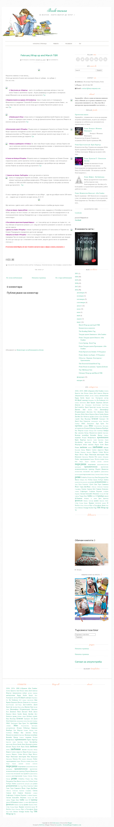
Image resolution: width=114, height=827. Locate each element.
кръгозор (88, 442)
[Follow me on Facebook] (78, 59)
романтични (100, 482)
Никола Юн (93, 457)
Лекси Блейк (98, 442)
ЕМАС (83, 424)
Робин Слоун (92, 480)
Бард (77, 398)
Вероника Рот (92, 400)
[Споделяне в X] (11, 259)
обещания (105, 457)
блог (93, 398)
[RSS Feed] (105, 59)
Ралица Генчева (95, 474)
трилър (100, 496)
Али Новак (84, 393)
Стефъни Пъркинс (32, 795)
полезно (106, 461)
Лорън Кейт (99, 445)
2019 (76, 280)
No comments (53, 60)
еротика (78, 426)
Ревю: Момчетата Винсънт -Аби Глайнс (90, 193)
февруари (80, 377)
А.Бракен (91, 391)
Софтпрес (84, 491)
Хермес (91, 503)
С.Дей (91, 484)
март (79, 322)
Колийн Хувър (96, 435)
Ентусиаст (90, 424)
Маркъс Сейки (98, 452)
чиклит (104, 503)
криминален (102, 437)
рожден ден (86, 482)
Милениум (92, 455)
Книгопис (105, 433)
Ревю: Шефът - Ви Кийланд (94, 177)
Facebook (68, 43)
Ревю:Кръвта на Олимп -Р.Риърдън (92, 352)
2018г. (77, 391)
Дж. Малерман (86, 405)
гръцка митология (80, 402)
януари (79, 380)
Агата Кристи (11, 691)
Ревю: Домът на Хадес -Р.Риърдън (92, 355)
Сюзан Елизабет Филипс (89, 494)
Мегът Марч (83, 455)
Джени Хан (80, 409)
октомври (80, 299)
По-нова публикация (14, 278)
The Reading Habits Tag (87, 331)
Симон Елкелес (102, 489)
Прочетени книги (81, 114)
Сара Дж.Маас (85, 487)
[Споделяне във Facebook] (13, 259)
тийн (89, 496)
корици (78, 437)
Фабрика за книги (90, 498)
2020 (76, 277)
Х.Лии (76, 503)
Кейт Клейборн (98, 430)
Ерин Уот (104, 424)
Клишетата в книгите (87, 328)
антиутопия (103, 395)
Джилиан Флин (103, 412)
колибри (85, 435)
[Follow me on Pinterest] (92, 59)
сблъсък (94, 487)
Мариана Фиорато (86, 452)
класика (81, 433)
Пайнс (77, 459)
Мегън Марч (27, 754)
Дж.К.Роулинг (97, 405)
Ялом (103, 505)
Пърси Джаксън (101, 469)
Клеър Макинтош (90, 433)
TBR (36, 269)
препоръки (78, 467)
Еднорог (102, 419)
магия (106, 447)
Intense (80, 508)
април (79, 319)
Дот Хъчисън (85, 417)
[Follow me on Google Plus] (87, 59)
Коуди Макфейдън (89, 438)
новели (100, 457)
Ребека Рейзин (104, 474)
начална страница (40, 43)
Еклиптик (87, 421)
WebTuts (41, 825)
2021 (76, 273)
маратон (101, 450)
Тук (44, 95)
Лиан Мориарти (27, 744)
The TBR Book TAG (85, 370)
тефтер (77, 496)
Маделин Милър (80, 450)
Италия (86, 428)
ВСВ (107, 400)
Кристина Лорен (103, 440)
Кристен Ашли (92, 440)
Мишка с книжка (29, 60)
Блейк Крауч (85, 398)
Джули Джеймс (28, 714)
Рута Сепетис (83, 484)
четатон (98, 503)
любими (83, 447)
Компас (106, 435)
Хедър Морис (83, 503)
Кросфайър (79, 442)
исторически (79, 428)
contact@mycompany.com (90, 88)
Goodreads (78, 213)
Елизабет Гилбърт (32, 721)
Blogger (70, 823)
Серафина (78, 489)
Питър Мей (34, 761)
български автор (102, 398)
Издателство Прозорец (101, 426)
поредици (92, 464)
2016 (76, 290)
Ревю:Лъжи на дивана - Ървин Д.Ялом (93, 367)
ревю (78, 477)
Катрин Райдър (88, 430)
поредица (37, 265)
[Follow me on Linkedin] (96, 59)
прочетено (104, 467)
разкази (77, 474)
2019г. (81, 391)
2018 (76, 283)
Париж (92, 459)
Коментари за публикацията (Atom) (30, 350)
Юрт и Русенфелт (95, 505)
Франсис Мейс (104, 501)
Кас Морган (79, 431)
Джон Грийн (99, 414)
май (78, 315)
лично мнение (88, 445)
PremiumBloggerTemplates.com (72, 825)
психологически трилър (84, 469)
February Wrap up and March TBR (39, 55)
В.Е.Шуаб (78, 400)
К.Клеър (92, 428)
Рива (93, 477)
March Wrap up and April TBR (89, 325)
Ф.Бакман (78, 498)
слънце (77, 491)
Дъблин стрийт (32, 716)
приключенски (47, 265)
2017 (76, 286)
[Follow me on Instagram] (101, 59)
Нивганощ (85, 457)
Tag (95, 508)
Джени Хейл (92, 409)
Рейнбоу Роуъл (86, 477)
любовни (97, 447)
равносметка (104, 471)
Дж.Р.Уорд (105, 405)
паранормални (85, 459)
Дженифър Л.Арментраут (20, 709)
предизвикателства (102, 464)
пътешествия (78, 471)
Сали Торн (97, 484)
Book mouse (57, 10)
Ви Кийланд (101, 400)
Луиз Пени (25, 747)
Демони (77, 405)
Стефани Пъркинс (95, 491)
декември (80, 293)
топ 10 (94, 496)
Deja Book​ (9, 811)
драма (92, 417)
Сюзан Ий (102, 494)
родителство (78, 482)
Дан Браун (91, 402)
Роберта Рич (83, 480)
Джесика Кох (91, 412)
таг (80, 43)
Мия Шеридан (32, 757)
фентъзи (78, 500)
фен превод (103, 498)
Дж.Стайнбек (79, 407)
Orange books (88, 508)
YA (76, 510)
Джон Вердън (90, 414)
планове (93, 461)
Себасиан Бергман (102, 487)
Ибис (91, 426)
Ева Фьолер (86, 419)
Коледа (77, 435)
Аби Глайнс (99, 391)
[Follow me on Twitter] (82, 59)
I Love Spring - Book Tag (87, 343)
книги (100, 433)
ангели (92, 395)
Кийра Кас (18, 733)
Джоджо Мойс (80, 414)
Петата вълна (99, 459)
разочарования (85, 474)
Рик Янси (17, 781)
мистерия (101, 454)
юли (78, 309)
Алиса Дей (93, 393)
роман (92, 482)
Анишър (96, 395)
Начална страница (39, 278)
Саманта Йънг (67, 265)
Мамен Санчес (91, 450)
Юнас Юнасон (84, 505)
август (79, 306)
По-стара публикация (63, 278)
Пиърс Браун (84, 461)
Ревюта (56, 43)
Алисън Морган (102, 393)
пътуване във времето (91, 472)
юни (78, 312)
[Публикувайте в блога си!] (9, 259)
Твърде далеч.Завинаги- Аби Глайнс (92, 334)
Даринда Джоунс (102, 403)
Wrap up (41, 269)
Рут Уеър (20, 786)
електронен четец (96, 421)
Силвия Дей (91, 489)
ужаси (106, 496)
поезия (99, 461)
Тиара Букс (83, 496)
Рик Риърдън (57, 265)
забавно (85, 426)
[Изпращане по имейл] (7, 259)
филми (96, 501)
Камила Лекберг (102, 428)
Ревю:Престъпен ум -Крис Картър (88, 145)
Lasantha (59, 825)
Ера (97, 423)
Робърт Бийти (103, 480)
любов (90, 447)
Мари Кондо (27, 752)
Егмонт (95, 419)
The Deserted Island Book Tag (89, 363)
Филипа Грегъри (88, 501)
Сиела (83, 489)
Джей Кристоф (90, 407)
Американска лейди (82, 396)
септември (81, 302)
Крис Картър (29, 265)
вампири (85, 400)
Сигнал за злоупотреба (88, 661)
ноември (80, 296)
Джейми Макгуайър (102, 407)
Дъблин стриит (98, 416)
